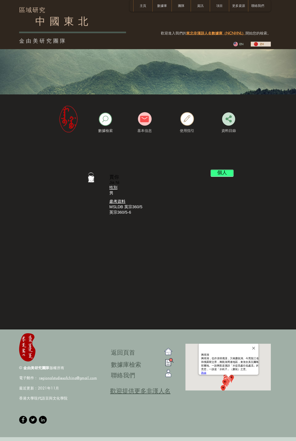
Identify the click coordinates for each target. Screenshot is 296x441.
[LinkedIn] (43, 420)
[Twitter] (33, 420)
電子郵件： (58, 377)
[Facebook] (23, 420)
